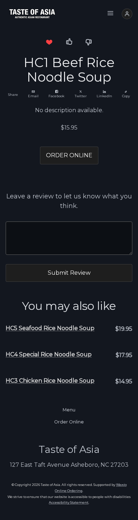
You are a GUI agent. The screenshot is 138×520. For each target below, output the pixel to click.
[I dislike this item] (88, 41)
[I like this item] (69, 41)
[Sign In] (127, 14)
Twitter (81, 96)
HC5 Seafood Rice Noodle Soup (50, 328)
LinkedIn (104, 96)
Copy (126, 96)
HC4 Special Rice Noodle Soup (49, 354)
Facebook (56, 96)
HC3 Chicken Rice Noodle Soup (50, 380)
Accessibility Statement (68, 502)
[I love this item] (49, 41)
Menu (69, 409)
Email (33, 96)
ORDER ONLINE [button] (69, 155)
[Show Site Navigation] (110, 13)
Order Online (69, 422)
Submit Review (69, 272)
